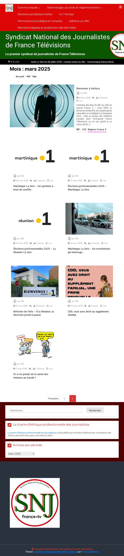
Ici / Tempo (66, 14)
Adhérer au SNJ (79, 20)
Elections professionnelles (35, 14)
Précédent (53, 398)
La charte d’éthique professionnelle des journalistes (32, 432)
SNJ (85, 93)
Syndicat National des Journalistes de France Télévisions (57, 41)
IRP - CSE (81, 129)
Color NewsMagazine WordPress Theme (55, 551)
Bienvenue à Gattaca (88, 88)
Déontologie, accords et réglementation (73, 7)
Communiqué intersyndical (91, 62)
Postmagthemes (90, 551)
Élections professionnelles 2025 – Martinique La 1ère (87, 187)
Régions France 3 (97, 129)
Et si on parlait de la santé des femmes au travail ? (30, 375)
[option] (91, 61)
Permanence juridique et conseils (40, 20)
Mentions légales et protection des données (47, 27)
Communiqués (28, 7)
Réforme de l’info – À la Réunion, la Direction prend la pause (33, 313)
